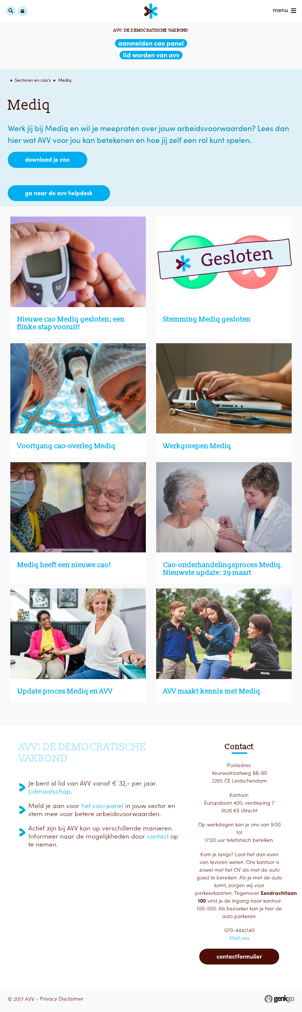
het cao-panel (102, 806)
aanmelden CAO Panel (151, 43)
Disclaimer (71, 998)
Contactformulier (239, 956)
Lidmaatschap (49, 791)
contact (158, 836)
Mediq (64, 80)
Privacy (48, 998)
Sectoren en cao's (33, 80)
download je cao (47, 159)
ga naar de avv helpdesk (58, 193)
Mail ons (239, 938)
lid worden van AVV (151, 55)
